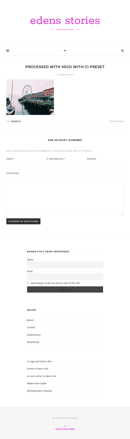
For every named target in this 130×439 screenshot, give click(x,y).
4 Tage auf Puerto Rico (39, 361)
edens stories (65, 21)
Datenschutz (34, 334)
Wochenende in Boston (39, 390)
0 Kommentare (116, 121)
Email (29, 271)
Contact (31, 327)
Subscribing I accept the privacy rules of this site (55, 282)
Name (10, 158)
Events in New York (37, 368)
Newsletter (33, 342)
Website (91, 158)
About (30, 320)
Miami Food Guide (36, 383)
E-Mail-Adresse (56, 158)
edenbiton (16, 121)
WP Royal (73, 418)
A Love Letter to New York (41, 376)
